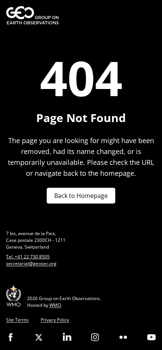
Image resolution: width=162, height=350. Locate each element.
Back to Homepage (81, 196)
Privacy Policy (55, 320)
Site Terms (17, 320)
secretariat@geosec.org (31, 263)
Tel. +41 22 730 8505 (28, 256)
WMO (55, 305)
